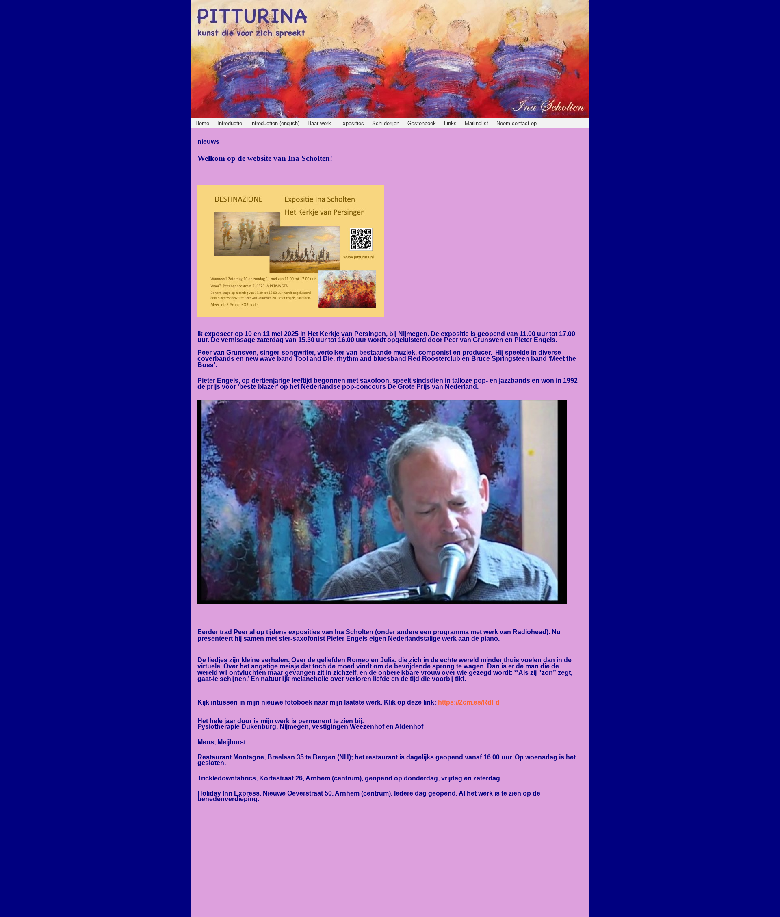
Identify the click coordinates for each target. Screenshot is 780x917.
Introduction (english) (274, 123)
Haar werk (319, 123)
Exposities (351, 123)
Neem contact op (516, 123)
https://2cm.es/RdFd (469, 702)
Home (202, 123)
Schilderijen (385, 123)
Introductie (229, 123)
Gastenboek (421, 123)
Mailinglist (476, 123)
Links (450, 123)
